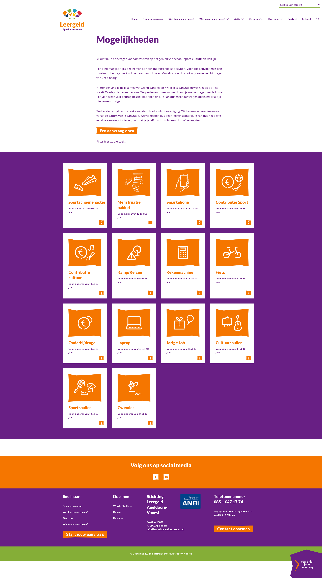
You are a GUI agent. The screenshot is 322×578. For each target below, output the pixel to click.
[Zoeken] (317, 19)
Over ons (68, 518)
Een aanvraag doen (117, 130)
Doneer (117, 512)
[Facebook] (155, 477)
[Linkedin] (166, 477)
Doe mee (118, 518)
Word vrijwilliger (122, 506)
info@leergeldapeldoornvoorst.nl (165, 529)
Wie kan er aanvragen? (75, 524)
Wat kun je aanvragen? (75, 512)
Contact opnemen (233, 528)
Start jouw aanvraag (85, 534)
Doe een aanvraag (73, 506)
